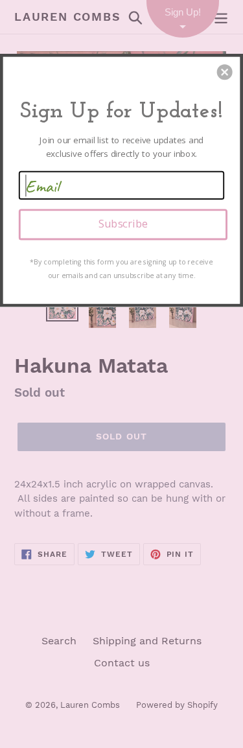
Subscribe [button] (123, 223)
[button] (225, 72)
